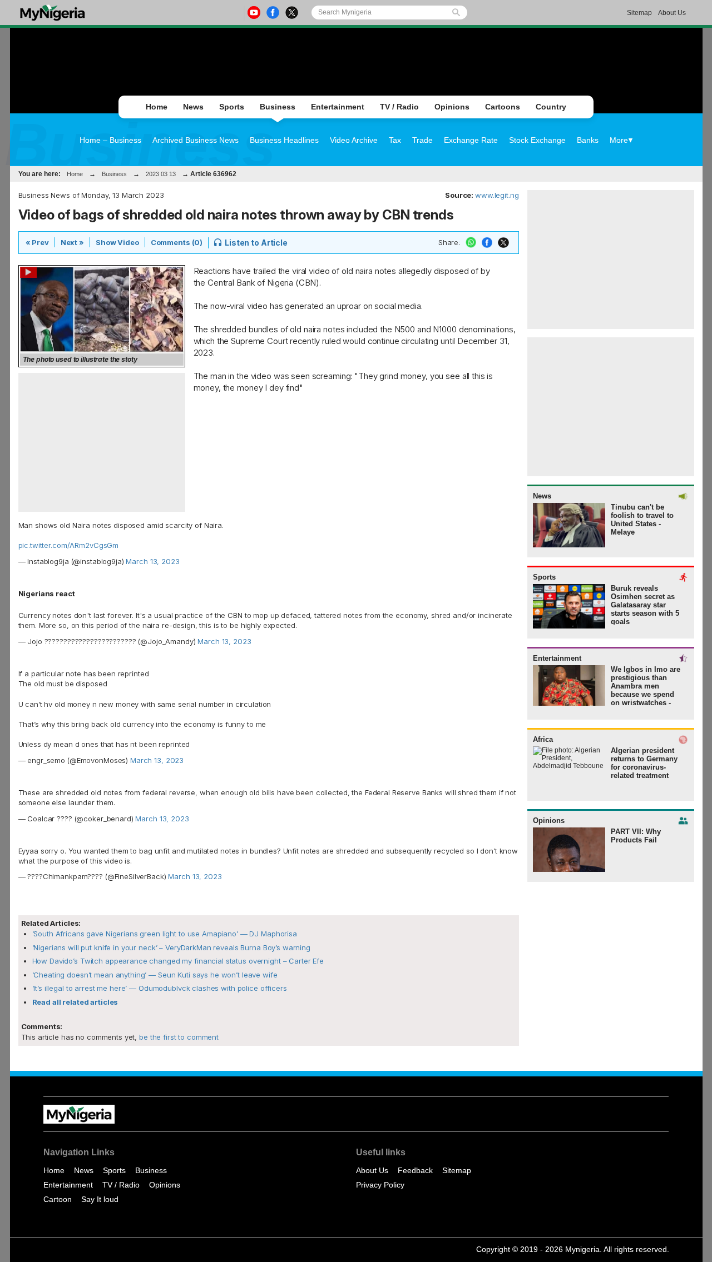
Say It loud (99, 1199)
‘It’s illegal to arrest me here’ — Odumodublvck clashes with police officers (159, 988)
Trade (422, 140)
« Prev (37, 242)
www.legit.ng (496, 195)
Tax (395, 140)
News (193, 106)
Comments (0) (176, 242)
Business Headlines (284, 140)
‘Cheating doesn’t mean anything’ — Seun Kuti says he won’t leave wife (155, 974)
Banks (588, 140)
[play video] (102, 310)
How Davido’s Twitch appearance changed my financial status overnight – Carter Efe (178, 960)
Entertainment (337, 106)
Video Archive (354, 140)
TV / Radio (399, 106)
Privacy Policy (380, 1184)
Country (551, 106)
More (619, 140)
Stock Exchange (537, 140)
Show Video (117, 242)
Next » (72, 242)
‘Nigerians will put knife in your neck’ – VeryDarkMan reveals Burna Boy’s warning (171, 947)
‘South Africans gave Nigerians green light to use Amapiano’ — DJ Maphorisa (164, 933)
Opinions (451, 106)
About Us (672, 13)
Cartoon (57, 1199)
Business (277, 106)
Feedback (415, 1170)
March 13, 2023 (152, 561)
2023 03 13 (161, 174)
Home (156, 106)
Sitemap (639, 13)
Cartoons (502, 106)
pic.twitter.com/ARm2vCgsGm (68, 545)
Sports (231, 106)
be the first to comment (178, 1036)
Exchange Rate (471, 140)
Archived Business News (195, 140)
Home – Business (110, 140)
